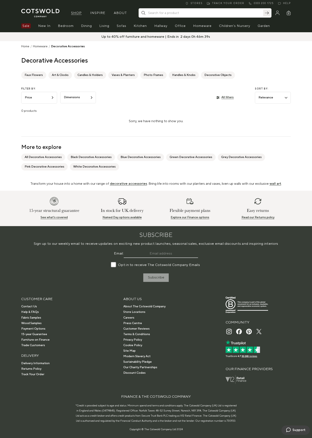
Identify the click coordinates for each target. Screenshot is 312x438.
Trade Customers (33, 345)
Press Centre (132, 323)
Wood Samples (31, 323)
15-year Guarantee (34, 334)
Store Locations (134, 312)
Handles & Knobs (183, 75)
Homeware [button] (202, 26)
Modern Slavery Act (136, 356)
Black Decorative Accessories (91, 157)
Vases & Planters (123, 75)
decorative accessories (128, 184)
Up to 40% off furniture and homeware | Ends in (140, 37)
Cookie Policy (132, 345)
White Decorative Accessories (94, 167)
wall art (275, 184)
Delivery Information (35, 363)
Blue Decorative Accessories (141, 157)
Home (25, 46)
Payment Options (33, 328)
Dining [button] (86, 26)
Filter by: (28, 88)
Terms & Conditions (136, 334)
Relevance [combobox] (266, 97)
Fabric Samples (31, 317)
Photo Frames (153, 75)
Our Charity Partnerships (140, 367)
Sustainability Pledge (137, 362)
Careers (128, 317)
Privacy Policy (132, 339)
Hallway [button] (160, 26)
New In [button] (44, 26)
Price (28, 97)
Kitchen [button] (140, 26)
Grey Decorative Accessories (241, 157)
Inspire (97, 13)
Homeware (40, 46)
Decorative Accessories (68, 46)
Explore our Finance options (190, 217)
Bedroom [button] (66, 26)
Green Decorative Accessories (191, 157)
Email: (119, 253)
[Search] (266, 13)
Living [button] (104, 26)
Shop (76, 13)
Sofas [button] (121, 26)
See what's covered (54, 217)
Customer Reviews (136, 328)
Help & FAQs (30, 312)
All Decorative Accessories (43, 157)
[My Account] (277, 13)
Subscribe (156, 277)
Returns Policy (31, 369)
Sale (26, 26)
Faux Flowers (34, 75)
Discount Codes (134, 373)
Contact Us (29, 306)
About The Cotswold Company (144, 306)
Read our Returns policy (258, 217)
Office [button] (180, 26)
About (120, 13)
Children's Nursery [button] (234, 26)
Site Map (129, 351)
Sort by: (261, 88)
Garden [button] (264, 26)
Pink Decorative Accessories (44, 167)
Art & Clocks (60, 75)
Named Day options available (122, 217)
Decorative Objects (218, 75)
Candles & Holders (90, 75)
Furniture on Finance (35, 339)
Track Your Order (32, 374)
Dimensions (72, 97)
